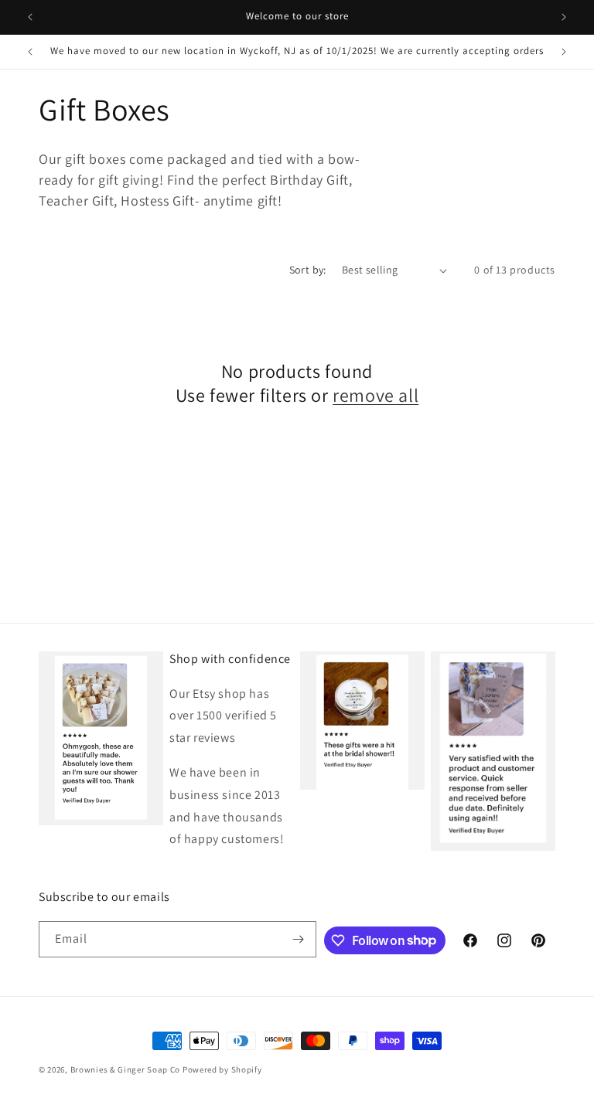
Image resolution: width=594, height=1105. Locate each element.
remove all (375, 395)
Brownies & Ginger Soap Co (125, 1069)
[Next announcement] (564, 17)
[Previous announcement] (30, 17)
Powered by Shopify (222, 1069)
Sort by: (307, 270)
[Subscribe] (299, 939)
